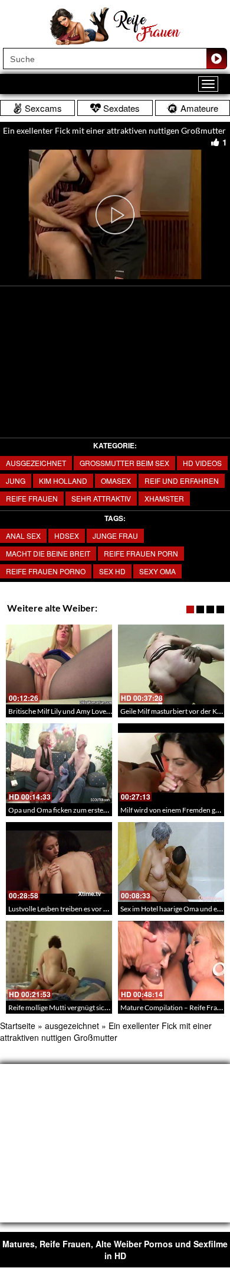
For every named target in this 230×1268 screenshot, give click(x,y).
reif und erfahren (181, 480)
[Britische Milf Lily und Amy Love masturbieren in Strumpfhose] (59, 664)
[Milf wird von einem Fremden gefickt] (171, 763)
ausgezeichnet (36, 463)
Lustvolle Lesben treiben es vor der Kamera (73, 908)
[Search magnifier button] (216, 58)
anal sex (23, 536)
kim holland (63, 480)
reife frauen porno (46, 571)
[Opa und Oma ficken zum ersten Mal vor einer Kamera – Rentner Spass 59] (59, 763)
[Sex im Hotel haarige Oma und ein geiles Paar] (171, 862)
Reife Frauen (32, 498)
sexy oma (157, 571)
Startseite (17, 1025)
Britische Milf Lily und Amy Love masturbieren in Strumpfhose (103, 711)
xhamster (164, 498)
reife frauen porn (141, 553)
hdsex (66, 536)
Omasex (116, 480)
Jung (15, 480)
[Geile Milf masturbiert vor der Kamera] (171, 664)
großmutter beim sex (124, 463)
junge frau (115, 536)
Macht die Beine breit (48, 553)
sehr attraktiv (101, 498)
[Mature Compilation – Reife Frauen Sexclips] (171, 961)
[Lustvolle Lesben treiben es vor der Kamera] (59, 862)
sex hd (112, 571)
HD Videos (202, 463)
